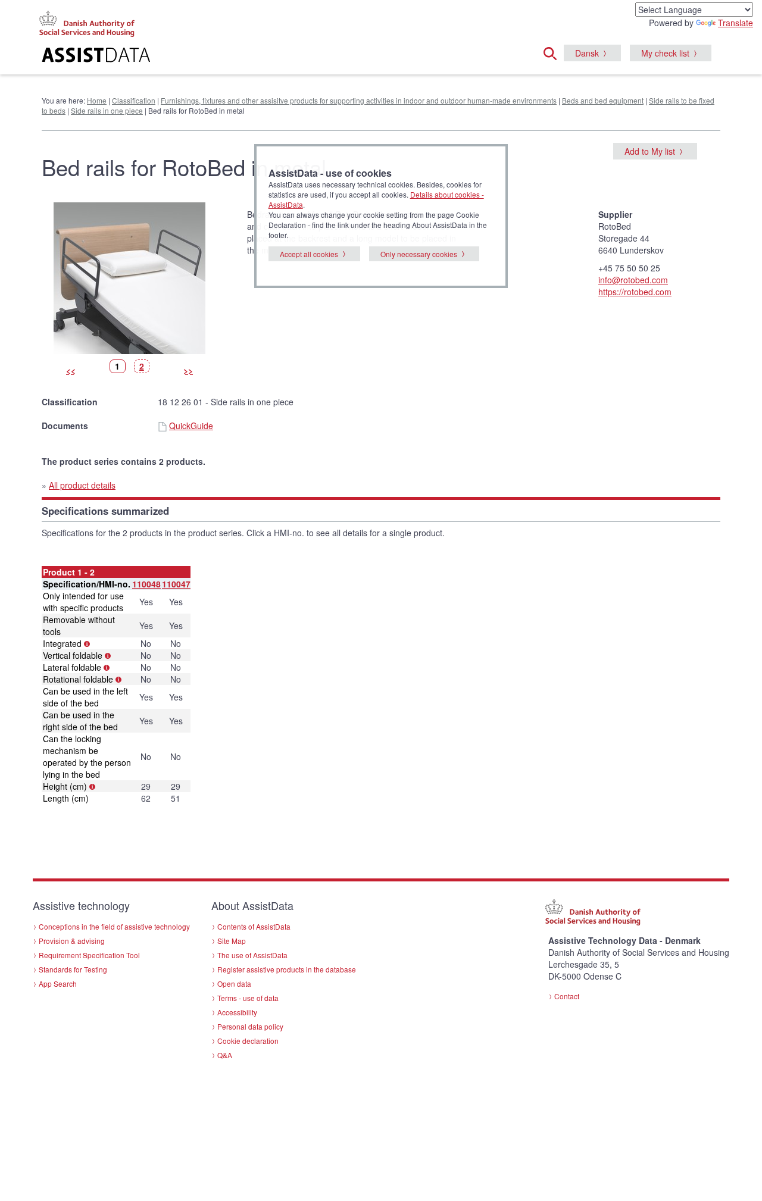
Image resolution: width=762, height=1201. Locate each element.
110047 (176, 584)
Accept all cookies (309, 254)
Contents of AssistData (254, 926)
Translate (735, 23)
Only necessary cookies (418, 254)
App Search (58, 983)
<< (71, 370)
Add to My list (649, 151)
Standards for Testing (73, 969)
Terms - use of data (248, 998)
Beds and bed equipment (603, 100)
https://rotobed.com (635, 292)
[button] (554, 52)
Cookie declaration (248, 1041)
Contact (566, 996)
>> (188, 370)
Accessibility (237, 1012)
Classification (133, 100)
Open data (234, 983)
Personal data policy (250, 1026)
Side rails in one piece (107, 110)
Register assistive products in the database (286, 969)
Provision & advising (72, 941)
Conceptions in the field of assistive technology (114, 926)
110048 (146, 584)
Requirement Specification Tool (89, 955)
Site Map (231, 941)
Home (97, 100)
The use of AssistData (252, 955)
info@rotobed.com (633, 280)
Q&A (224, 1055)
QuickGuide (191, 425)
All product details (82, 485)
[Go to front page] (236, 56)
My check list (665, 53)
